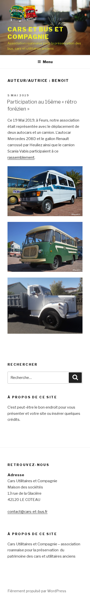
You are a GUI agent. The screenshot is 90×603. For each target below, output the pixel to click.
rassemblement (21, 157)
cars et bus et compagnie (36, 33)
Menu (48, 62)
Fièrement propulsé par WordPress (37, 591)
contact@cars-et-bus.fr (28, 511)
